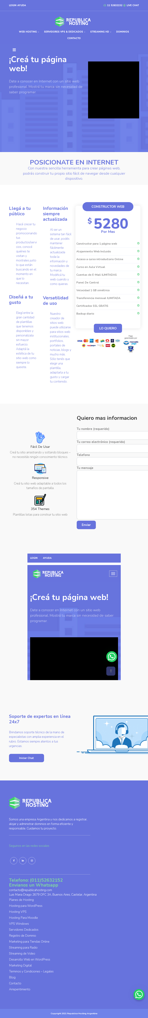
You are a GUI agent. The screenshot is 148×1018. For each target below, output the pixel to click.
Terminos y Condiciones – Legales (31, 971)
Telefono (83, 455)
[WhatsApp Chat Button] (139, 994)
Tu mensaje (85, 468)
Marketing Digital (20, 965)
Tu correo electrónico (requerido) (101, 442)
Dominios (122, 31)
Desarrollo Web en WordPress (29, 959)
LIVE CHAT (132, 5)
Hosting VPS (18, 912)
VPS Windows (19, 924)
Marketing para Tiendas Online (29, 942)
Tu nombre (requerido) (93, 429)
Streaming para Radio (23, 948)
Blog (12, 977)
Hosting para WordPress (25, 906)
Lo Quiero (108, 328)
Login (12, 5)
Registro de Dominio (22, 936)
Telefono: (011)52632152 (36, 880)
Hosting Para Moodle (23, 918)
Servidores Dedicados (23, 930)
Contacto (74, 38)
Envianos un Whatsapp (33, 885)
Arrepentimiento (19, 989)
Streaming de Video (22, 953)
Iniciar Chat (26, 758)
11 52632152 (114, 5)
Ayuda (21, 5)
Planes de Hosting (21, 900)
